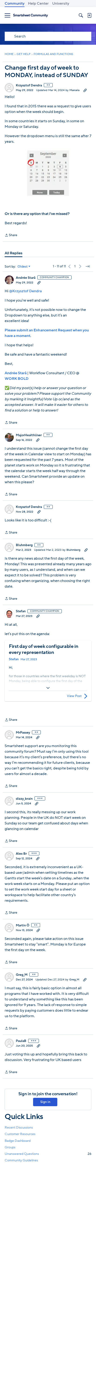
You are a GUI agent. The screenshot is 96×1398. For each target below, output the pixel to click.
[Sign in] (89, 15)
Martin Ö (22, 925)
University (60, 3)
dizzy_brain (24, 799)
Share (11, 235)
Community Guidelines (21, 1160)
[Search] (81, 15)
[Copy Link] (85, 90)
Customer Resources (20, 1134)
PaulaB (21, 1041)
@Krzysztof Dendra (25, 291)
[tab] (13, 253)
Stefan (21, 611)
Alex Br (21, 854)
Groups (10, 1147)
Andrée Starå (25, 278)
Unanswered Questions (48, 1154)
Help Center (38, 3)
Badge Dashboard (18, 1141)
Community (14, 3)
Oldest (22, 266)
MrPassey (23, 733)
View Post (74, 696)
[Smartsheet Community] (30, 15)
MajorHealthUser (29, 435)
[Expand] (48, 688)
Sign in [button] (45, 1102)
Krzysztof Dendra (29, 85)
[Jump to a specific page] (87, 266)
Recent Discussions (19, 1127)
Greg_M (21, 975)
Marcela (74, 90)
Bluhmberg (24, 545)
